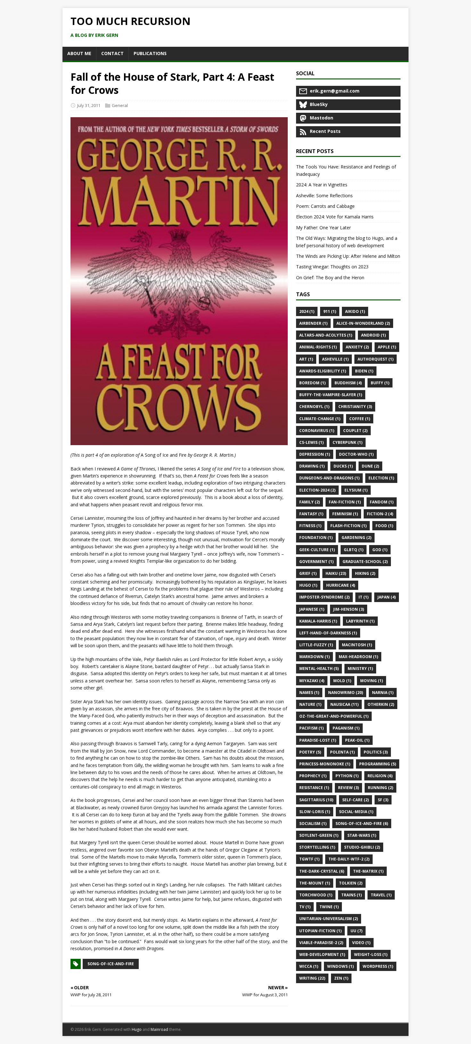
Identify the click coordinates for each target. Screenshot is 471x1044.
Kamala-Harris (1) (318, 621)
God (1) (379, 549)
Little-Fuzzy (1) (316, 645)
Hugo (137, 1029)
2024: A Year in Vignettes (321, 185)
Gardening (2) (356, 537)
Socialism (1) (312, 823)
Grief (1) (308, 573)
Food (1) (384, 525)
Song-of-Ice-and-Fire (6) (361, 823)
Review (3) (348, 787)
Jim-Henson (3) (348, 609)
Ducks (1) (343, 466)
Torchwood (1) (315, 895)
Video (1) (361, 942)
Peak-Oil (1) (357, 740)
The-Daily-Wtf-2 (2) (348, 859)
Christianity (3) (355, 406)
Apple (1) (387, 347)
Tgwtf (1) (309, 859)
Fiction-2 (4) (380, 514)
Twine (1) (329, 906)
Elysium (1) (356, 490)
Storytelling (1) (317, 847)
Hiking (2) (365, 573)
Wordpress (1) (378, 966)
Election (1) (381, 478)
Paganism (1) (346, 728)
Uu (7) (356, 931)
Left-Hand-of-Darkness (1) (328, 633)
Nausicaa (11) (344, 704)
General (120, 105)
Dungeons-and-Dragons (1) (329, 478)
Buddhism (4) (348, 383)
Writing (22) (312, 978)
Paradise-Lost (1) (317, 740)
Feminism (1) (345, 514)
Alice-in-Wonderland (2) (363, 323)
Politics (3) (376, 752)
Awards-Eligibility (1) (322, 371)
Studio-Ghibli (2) (362, 847)
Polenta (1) (342, 752)
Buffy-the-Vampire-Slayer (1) (330, 394)
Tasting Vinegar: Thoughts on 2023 (332, 267)
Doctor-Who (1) (356, 454)
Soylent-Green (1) (318, 835)
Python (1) (347, 776)
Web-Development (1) (322, 954)
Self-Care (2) (355, 800)
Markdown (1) (314, 656)
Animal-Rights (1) (318, 347)
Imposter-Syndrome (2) (324, 597)
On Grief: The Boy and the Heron (330, 277)
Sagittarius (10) (316, 800)
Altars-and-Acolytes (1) (325, 335)
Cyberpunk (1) (347, 442)
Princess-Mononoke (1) (324, 764)
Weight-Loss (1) (370, 954)
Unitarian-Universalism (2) (328, 918)
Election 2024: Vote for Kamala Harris (335, 217)
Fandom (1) (381, 502)
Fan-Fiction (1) (345, 502)
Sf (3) (383, 800)
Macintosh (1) (357, 645)
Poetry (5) (310, 752)
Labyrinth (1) (360, 621)
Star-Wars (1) (361, 835)
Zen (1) (341, 978)
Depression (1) (314, 454)
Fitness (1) (310, 525)
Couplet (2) (355, 430)
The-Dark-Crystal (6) (321, 871)
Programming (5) (377, 764)
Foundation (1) (316, 537)
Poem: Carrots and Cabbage (325, 206)
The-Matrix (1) (368, 871)
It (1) (363, 597)
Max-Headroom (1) (358, 656)
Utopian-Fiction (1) (320, 931)
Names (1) (309, 692)
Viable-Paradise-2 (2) (321, 942)
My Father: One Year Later (323, 227)
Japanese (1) (311, 609)
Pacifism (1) (311, 728)
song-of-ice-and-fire (110, 964)
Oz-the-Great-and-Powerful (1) (333, 716)
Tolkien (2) (350, 883)
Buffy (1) (380, 383)
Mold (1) (342, 680)
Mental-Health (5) (319, 668)
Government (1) (316, 561)
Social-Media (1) (356, 811)
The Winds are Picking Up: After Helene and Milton (348, 256)
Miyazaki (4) (311, 680)
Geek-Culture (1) (317, 549)
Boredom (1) (312, 383)
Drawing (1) (312, 466)
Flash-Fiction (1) (348, 525)
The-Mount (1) (314, 883)
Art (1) (306, 359)
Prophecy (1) (312, 776)
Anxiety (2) (357, 347)
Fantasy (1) (311, 514)
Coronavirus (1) (316, 430)
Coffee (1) (359, 418)
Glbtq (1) (353, 549)
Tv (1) (304, 906)
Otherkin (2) (381, 704)
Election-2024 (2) (317, 490)
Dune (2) (370, 466)
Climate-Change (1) (319, 418)
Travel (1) (381, 895)
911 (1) (329, 311)
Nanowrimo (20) (345, 692)
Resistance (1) (314, 787)
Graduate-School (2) (365, 561)
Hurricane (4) (340, 585)
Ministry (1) (360, 668)
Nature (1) (310, 704)
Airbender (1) (313, 323)
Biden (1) (364, 371)
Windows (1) (340, 966)
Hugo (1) (308, 585)
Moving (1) (371, 680)
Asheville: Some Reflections (324, 195)
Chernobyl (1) (314, 406)
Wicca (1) (308, 966)
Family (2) (309, 502)
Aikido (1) (355, 311)
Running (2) (380, 787)
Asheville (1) (335, 359)
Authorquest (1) (375, 359)
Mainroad (159, 1029)
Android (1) (373, 335)
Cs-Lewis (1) (311, 442)
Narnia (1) (382, 692)
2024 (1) (306, 311)
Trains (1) (351, 895)
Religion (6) (380, 776)
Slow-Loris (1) (314, 811)
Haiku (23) (336, 573)
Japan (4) (386, 597)
